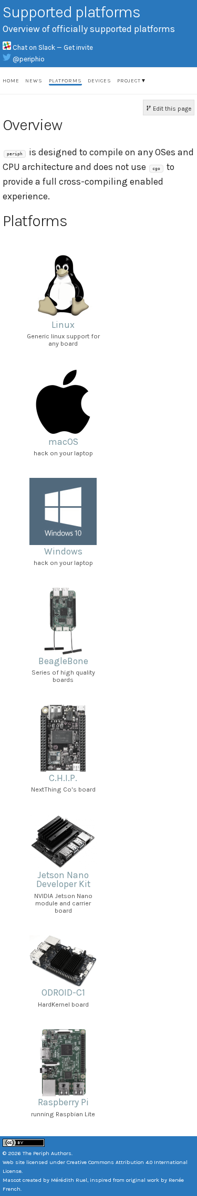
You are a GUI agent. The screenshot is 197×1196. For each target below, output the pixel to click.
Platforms (65, 81)
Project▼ (132, 81)
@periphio (29, 59)
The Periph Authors (47, 1153)
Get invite (78, 47)
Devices (99, 81)
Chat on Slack (35, 47)
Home (11, 81)
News (34, 81)
